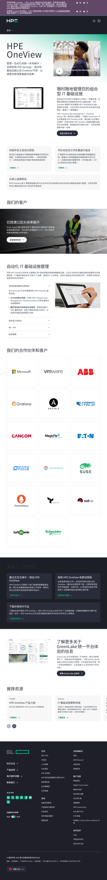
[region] (53, 231)
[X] (12, 797)
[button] (94, 20)
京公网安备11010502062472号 (70, 861)
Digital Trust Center (80, 785)
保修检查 (44, 820)
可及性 (43, 760)
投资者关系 (45, 782)
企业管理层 (45, 786)
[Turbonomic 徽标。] (21, 532)
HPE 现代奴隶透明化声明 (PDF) (53, 777)
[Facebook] (26, 797)
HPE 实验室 (45, 773)
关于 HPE (44, 755)
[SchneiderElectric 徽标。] (53, 532)
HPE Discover (78, 760)
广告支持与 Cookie (26, 861)
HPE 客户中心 (78, 811)
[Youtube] (30, 797)
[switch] (12, 817)
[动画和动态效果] (13, 817)
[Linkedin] (8, 797)
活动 (75, 755)
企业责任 (44, 768)
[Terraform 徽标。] (53, 500)
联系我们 (76, 780)
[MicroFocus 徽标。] (21, 468)
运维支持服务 (46, 802)
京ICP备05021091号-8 (50, 861)
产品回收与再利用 (48, 807)
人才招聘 (44, 764)
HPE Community (79, 807)
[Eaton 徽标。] (85, 436)
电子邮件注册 (78, 794)
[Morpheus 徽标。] (53, 468)
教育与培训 (77, 789)
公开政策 (44, 790)
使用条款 (15, 861)
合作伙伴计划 (78, 843)
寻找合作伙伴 (78, 839)
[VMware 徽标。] (53, 371)
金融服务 (76, 802)
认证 (75, 835)
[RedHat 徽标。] (85, 500)
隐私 (8, 861)
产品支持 (44, 811)
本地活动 (76, 764)
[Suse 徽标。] (85, 468)
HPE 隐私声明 (12, 8)
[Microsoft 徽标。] (21, 371)
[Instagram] (17, 797)
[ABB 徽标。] (85, 371)
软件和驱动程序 (47, 816)
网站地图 (38, 861)
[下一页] (14, 726)
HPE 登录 (76, 816)
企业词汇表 (77, 798)
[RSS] (8, 802)
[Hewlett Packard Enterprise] (12, 20)
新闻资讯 (76, 768)
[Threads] (21, 797)
